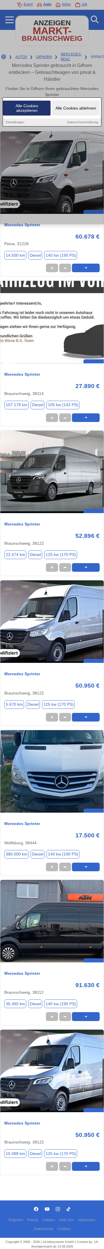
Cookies (63, 1229)
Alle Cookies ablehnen (75, 108)
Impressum (86, 1220)
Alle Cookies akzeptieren (27, 108)
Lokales (48, 1220)
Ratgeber (16, 1220)
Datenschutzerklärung (82, 122)
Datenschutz (43, 1229)
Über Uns (66, 1220)
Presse (32, 1220)
